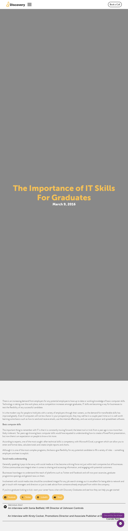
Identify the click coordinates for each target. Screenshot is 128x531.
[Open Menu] (30, 4)
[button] (120, 523)
